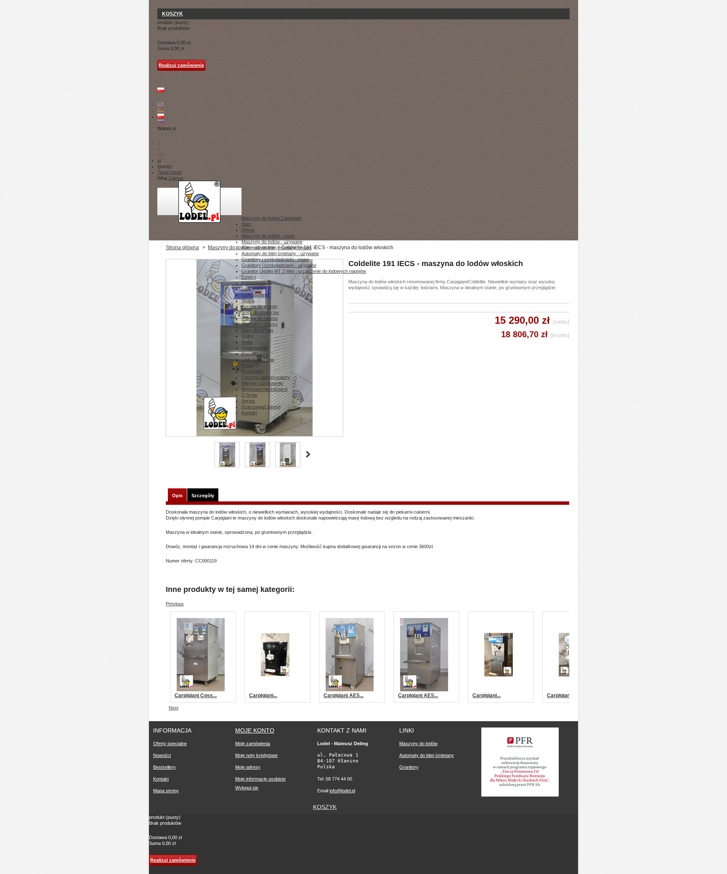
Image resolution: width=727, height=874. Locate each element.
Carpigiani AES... (344, 695)
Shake (248, 300)
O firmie (249, 394)
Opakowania (254, 347)
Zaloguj (175, 178)
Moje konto (254, 730)
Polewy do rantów (259, 318)
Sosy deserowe (257, 330)
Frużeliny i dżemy (259, 324)
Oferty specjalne (170, 743)
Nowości (162, 755)
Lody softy (252, 288)
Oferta (248, 229)
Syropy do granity (259, 306)
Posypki (249, 353)
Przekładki (252, 371)
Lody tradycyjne (257, 359)
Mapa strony (166, 790)
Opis (177, 495)
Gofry (247, 335)
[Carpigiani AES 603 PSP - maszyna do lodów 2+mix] (424, 689)
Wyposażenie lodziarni (264, 389)
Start (246, 223)
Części (248, 277)
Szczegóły (202, 495)
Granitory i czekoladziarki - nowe (275, 259)
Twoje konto (169, 172)
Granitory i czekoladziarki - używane (278, 265)
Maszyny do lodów (418, 743)
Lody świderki (255, 294)
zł (159, 160)
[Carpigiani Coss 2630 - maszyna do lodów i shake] (201, 689)
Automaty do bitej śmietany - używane (280, 253)
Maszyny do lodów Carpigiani (271, 218)
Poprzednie (205, 454)
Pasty (247, 365)
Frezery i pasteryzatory (265, 377)
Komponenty (254, 282)
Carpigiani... (263, 695)
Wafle (247, 341)
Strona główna (182, 247)
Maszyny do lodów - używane (271, 241)
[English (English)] (160, 104)
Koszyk (172, 14)
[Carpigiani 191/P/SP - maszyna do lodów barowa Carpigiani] (275, 689)
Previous (175, 603)
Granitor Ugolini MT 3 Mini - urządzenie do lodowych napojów (303, 271)
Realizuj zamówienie (181, 65)
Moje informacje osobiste (260, 778)
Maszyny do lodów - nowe (268, 235)
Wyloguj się (246, 787)
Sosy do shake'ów (260, 312)
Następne (308, 454)
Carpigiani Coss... (196, 695)
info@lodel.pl (342, 790)
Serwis (248, 400)
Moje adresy (247, 767)
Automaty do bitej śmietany (426, 755)
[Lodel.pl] (199, 201)
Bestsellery (164, 767)
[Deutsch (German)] (160, 110)
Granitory (409, 767)
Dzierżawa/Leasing (261, 406)
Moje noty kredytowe (256, 755)
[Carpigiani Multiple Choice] (498, 689)
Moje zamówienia (252, 743)
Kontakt (249, 412)
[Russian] (160, 122)
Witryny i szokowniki (262, 383)
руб (161, 154)
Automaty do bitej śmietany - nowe (276, 247)
